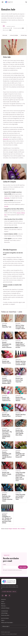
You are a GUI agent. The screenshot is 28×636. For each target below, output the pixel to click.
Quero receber (23, 567)
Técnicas (3, 606)
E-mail (4, 564)
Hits (19, 528)
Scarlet (6, 206)
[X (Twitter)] (9, 595)
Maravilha (6, 139)
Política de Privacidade (6, 622)
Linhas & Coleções (14, 35)
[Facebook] (6, 595)
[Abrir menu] (2, 2)
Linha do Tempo (5, 608)
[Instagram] (2, 595)
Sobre (2, 620)
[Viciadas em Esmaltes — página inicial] (8, 581)
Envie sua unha (5, 615)
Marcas (3, 603)
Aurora (19, 212)
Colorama (14, 528)
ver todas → (23, 528)
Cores (2, 601)
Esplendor (7, 198)
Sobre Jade (4, 35)
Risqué (10, 528)
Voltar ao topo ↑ (6, 626)
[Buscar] (26, 2)
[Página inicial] (9, 2)
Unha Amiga (4, 613)
